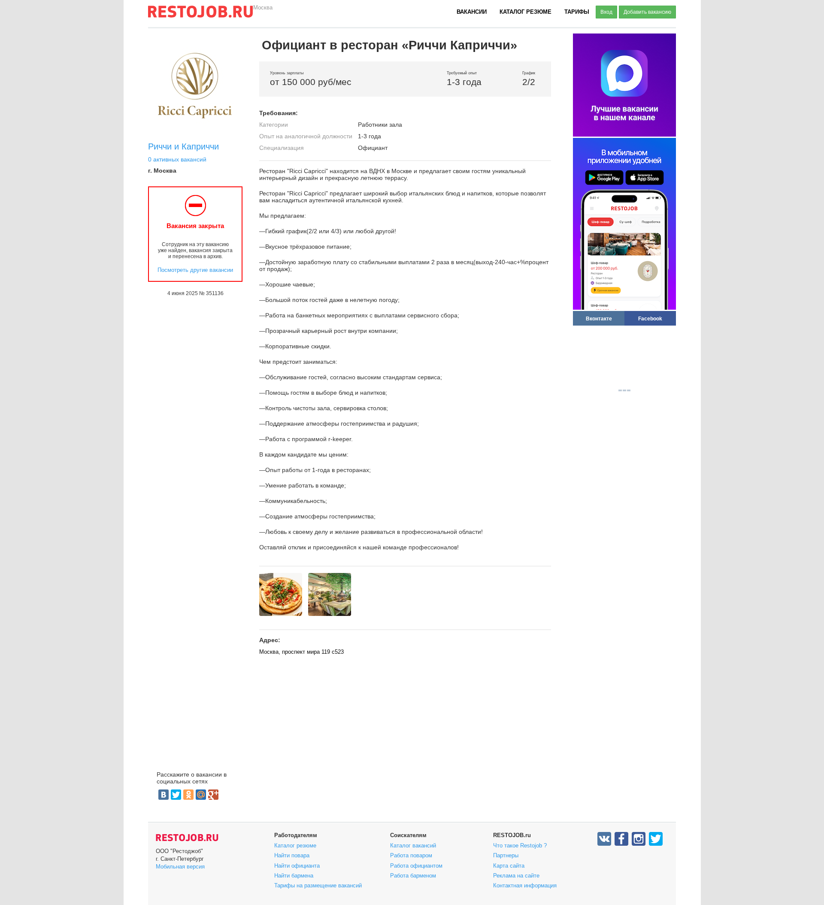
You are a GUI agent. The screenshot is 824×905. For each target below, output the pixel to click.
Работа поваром (411, 855)
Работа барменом (413, 875)
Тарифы (576, 12)
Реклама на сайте (516, 875)
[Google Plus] (213, 794)
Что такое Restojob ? (520, 845)
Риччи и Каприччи (183, 146)
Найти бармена (293, 875)
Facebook (650, 318)
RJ (200, 15)
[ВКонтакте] (163, 794)
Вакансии (472, 12)
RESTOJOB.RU (187, 837)
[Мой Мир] (201, 794)
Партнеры (505, 855)
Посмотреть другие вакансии (195, 270)
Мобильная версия (180, 866)
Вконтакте (599, 318)
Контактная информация (525, 885)
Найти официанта (297, 865)
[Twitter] (176, 794)
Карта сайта (508, 865)
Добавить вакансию (647, 12)
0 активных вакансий (177, 159)
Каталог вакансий (413, 845)
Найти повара (291, 855)
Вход (606, 12)
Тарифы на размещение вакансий (318, 885)
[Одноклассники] (188, 794)
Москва (263, 7)
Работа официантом (416, 865)
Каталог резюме (525, 12)
